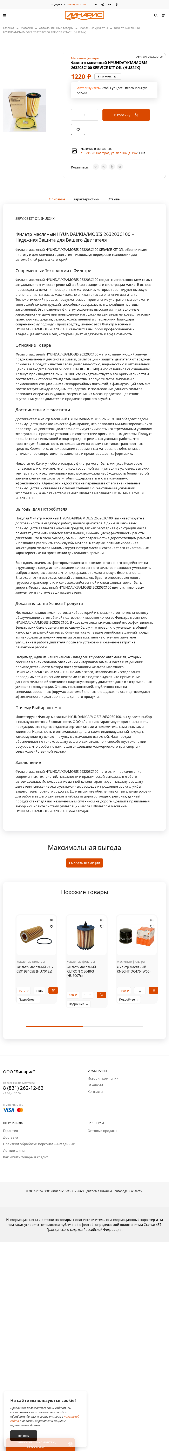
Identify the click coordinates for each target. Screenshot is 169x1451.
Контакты (95, 1091)
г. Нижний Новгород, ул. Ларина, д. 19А (109, 153)
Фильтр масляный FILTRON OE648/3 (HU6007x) (81, 971)
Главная (8, 28)
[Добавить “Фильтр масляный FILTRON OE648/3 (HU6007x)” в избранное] (101, 926)
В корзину (122, 115)
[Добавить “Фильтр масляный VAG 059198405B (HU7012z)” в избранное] (51, 926)
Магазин (27, 28)
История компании (103, 1078)
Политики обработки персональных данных (39, 1144)
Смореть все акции (84, 863)
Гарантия (10, 1130)
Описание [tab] (57, 199)
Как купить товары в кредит (25, 1157)
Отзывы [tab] (114, 199)
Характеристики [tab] (86, 199)
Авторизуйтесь (88, 88)
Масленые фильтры (94, 28)
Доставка (10, 1137)
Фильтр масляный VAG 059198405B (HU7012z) (34, 969)
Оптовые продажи (102, 1130)
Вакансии (95, 1085)
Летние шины (14, 1150)
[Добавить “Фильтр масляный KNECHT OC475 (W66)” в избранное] (152, 926)
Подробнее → (28, 999)
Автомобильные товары (56, 28)
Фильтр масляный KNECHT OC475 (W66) (133, 969)
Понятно (23, 1435)
